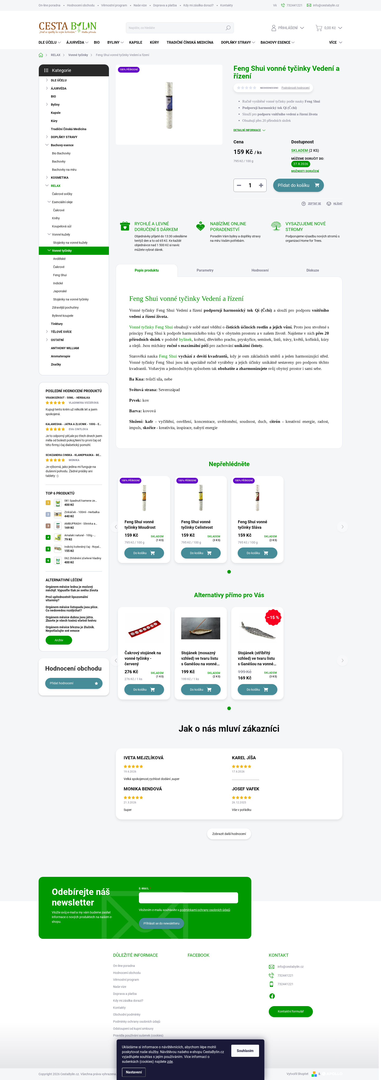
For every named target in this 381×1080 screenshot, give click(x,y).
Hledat (228, 28)
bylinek (185, 339)
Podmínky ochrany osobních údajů (136, 1021)
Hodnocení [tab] (260, 270)
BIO (53, 96)
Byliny (55, 104)
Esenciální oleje (62, 202)
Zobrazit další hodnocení (229, 834)
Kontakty (226, 5)
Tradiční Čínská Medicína (68, 129)
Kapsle (56, 112)
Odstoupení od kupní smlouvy (133, 1028)
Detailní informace (247, 130)
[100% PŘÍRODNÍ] (144, 497)
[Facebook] (272, 995)
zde (170, 1061)
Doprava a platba (165, 5)
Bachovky (58, 161)
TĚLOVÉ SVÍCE (61, 332)
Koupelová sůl (61, 226)
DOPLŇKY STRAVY (64, 137)
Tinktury (57, 324)
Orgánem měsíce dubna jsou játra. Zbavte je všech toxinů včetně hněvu (71, 618)
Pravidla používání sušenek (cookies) (138, 1035)
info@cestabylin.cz (291, 966)
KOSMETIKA (59, 177)
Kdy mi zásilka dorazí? (198, 5)
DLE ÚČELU (59, 80)
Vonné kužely (61, 234)
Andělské (59, 259)
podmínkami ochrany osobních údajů (205, 910)
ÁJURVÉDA (58, 88)
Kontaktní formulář (291, 1011)
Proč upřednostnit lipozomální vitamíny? (67, 598)
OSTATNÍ (57, 340)
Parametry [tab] (205, 270)
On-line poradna (49, 5)
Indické (58, 283)
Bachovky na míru (64, 169)
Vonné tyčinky (62, 250)
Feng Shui (60, 275)
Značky (56, 364)
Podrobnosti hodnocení (296, 87)
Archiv (59, 640)
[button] (229, 571)
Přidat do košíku (293, 185)
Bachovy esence (62, 145)
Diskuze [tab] (312, 270)
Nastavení (134, 1072)
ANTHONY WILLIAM (65, 348)
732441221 (285, 975)
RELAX (55, 186)
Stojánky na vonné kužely (70, 242)
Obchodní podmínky (126, 1014)
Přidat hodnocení (61, 683)
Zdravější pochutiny (65, 307)
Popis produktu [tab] (147, 270)
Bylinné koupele (62, 315)
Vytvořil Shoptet (297, 1074)
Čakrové (58, 210)
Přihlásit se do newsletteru (161, 923)
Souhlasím (245, 1051)
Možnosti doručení (305, 171)
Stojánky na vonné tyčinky (71, 299)
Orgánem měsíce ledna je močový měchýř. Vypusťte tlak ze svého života (72, 588)
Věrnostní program (114, 5)
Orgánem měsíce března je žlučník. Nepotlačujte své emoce (70, 628)
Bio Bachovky (61, 153)
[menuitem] (50, 42)
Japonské (60, 291)
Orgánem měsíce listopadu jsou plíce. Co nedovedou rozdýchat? (72, 608)
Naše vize (140, 5)
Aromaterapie (60, 356)
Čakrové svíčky (62, 194)
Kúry (54, 121)
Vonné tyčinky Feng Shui (151, 327)
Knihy (56, 218)
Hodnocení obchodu (81, 5)
